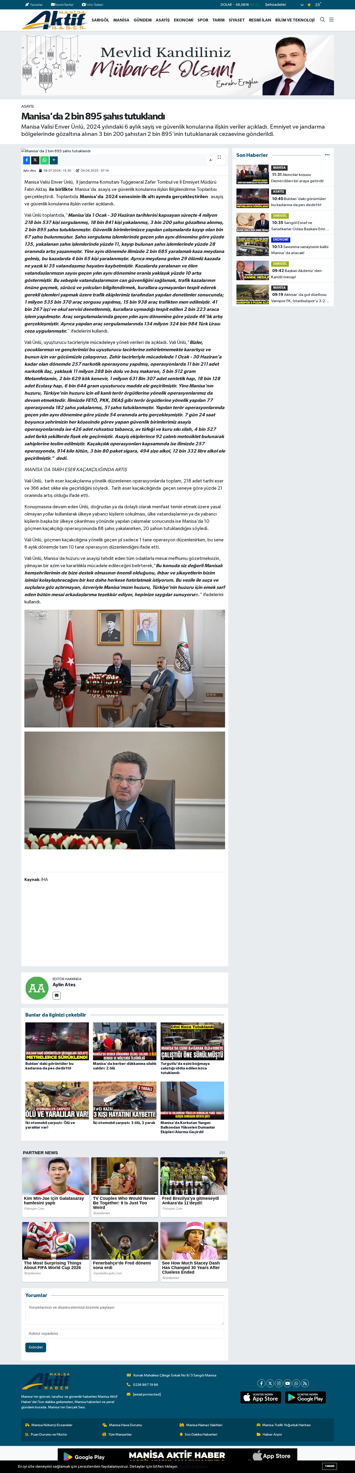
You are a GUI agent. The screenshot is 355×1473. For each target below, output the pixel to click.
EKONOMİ (183, 20)
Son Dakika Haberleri (201, 1434)
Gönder (36, 1347)
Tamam (329, 1466)
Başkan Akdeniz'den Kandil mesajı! (296, 274)
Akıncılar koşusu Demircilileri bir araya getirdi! (297, 178)
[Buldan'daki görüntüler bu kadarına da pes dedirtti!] (57, 1041)
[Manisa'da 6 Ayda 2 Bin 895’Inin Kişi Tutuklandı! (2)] (124, 790)
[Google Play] (118, 1459)
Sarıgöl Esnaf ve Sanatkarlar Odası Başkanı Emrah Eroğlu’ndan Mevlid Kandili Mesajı (300, 226)
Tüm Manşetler (120, 1434)
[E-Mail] (57, 996)
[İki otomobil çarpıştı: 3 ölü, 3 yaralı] (124, 1100)
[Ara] (322, 20)
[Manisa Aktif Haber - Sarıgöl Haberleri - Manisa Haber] (54, 20)
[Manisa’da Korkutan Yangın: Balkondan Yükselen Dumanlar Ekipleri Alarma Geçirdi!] (192, 1100)
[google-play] (305, 1397)
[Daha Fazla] (54, 160)
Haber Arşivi (272, 1434)
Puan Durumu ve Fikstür (49, 1434)
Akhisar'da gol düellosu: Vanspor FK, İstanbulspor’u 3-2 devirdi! (299, 298)
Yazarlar (36, 5)
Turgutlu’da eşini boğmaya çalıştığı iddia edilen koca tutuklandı (185, 1068)
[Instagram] (279, 1383)
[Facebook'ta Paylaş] (26, 160)
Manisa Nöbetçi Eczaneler (51, 1425)
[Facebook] (261, 1383)
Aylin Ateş (29, 170)
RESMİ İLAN (260, 20)
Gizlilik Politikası (193, 1467)
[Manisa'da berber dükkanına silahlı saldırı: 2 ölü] (124, 1041)
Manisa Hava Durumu (125, 1425)
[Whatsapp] (296, 1383)
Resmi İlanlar (64, 5)
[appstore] (260, 1397)
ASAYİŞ (163, 20)
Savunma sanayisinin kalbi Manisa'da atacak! (299, 250)
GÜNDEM (143, 20)
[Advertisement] (125, 925)
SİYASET (237, 20)
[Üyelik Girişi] (332, 5)
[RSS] (305, 1383)
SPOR (203, 20)
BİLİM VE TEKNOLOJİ (295, 20)
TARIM (218, 20)
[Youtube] (287, 1383)
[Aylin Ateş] (37, 988)
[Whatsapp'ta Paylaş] (44, 160)
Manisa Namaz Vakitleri (204, 1425)
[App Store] (237, 1459)
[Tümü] (327, 155)
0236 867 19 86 (145, 1385)
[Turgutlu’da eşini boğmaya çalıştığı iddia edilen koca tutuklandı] (192, 1041)
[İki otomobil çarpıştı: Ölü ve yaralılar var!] (57, 1100)
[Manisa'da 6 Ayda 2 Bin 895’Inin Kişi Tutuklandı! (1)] (124, 668)
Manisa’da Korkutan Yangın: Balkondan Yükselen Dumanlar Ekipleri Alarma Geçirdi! (188, 1127)
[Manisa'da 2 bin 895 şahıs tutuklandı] (124, 151)
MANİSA (121, 20)
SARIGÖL (100, 20)
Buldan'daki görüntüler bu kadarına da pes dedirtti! (298, 202)
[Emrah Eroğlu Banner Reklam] (177, 65)
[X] (270, 1383)
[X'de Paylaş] (35, 160)
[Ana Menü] (331, 20)
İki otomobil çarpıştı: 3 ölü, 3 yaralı (124, 1123)
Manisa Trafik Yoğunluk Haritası (286, 1425)
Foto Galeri (94, 5)
